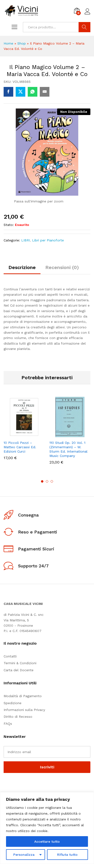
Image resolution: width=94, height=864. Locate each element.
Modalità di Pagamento (23, 696)
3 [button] (52, 481)
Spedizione (12, 703)
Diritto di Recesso (18, 716)
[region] (47, 828)
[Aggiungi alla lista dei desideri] (34, 435)
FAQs (8, 723)
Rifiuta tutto (67, 854)
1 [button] (42, 481)
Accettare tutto (47, 841)
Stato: (9, 225)
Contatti (10, 656)
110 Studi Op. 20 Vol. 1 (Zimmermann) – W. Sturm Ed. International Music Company (68, 449)
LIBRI (25, 240)
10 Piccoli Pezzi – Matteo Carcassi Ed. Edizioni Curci (20, 447)
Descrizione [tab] (22, 267)
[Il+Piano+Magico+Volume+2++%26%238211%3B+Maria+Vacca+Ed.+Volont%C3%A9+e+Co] (20, 92)
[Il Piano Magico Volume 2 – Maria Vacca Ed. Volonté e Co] (8, 92)
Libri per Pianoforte (48, 240)
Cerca (84, 27)
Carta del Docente (19, 670)
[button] (12, 435)
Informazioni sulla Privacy (24, 710)
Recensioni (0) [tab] (62, 267)
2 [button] (47, 481)
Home (8, 43)
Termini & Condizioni (20, 663)
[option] (24, 431)
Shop (21, 43)
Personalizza (23, 854)
